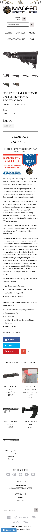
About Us (20, 500)
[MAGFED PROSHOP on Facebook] (14, 475)
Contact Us (9, 530)
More (32, 33)
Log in (32, 39)
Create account (16, 39)
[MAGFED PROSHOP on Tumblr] (27, 475)
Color (5, 110)
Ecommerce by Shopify (23, 529)
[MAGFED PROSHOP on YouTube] (33, 475)
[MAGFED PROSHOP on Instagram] (20, 475)
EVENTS (8, 33)
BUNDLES (20, 33)
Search (20, 497)
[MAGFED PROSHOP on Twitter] (8, 475)
